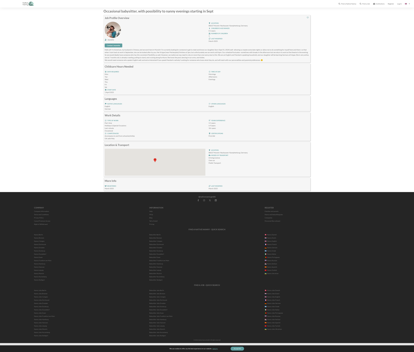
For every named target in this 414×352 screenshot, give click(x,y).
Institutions (380, 4)
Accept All (237, 349)
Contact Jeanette (113, 45)
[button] (308, 17)
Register (391, 4)
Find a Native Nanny (348, 4)
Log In (399, 4)
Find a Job (366, 4)
